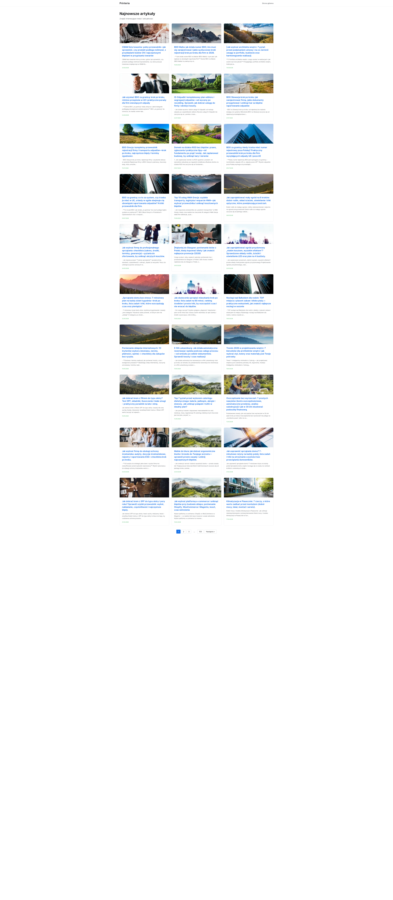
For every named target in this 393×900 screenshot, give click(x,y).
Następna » (210, 532)
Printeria (125, 3)
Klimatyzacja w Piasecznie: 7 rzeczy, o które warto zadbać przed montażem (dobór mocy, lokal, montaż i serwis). (248, 504)
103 (200, 532)
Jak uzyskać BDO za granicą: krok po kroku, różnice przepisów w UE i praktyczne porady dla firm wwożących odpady (144, 100)
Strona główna (267, 3)
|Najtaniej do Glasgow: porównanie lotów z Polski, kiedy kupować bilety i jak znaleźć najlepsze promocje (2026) (195, 250)
